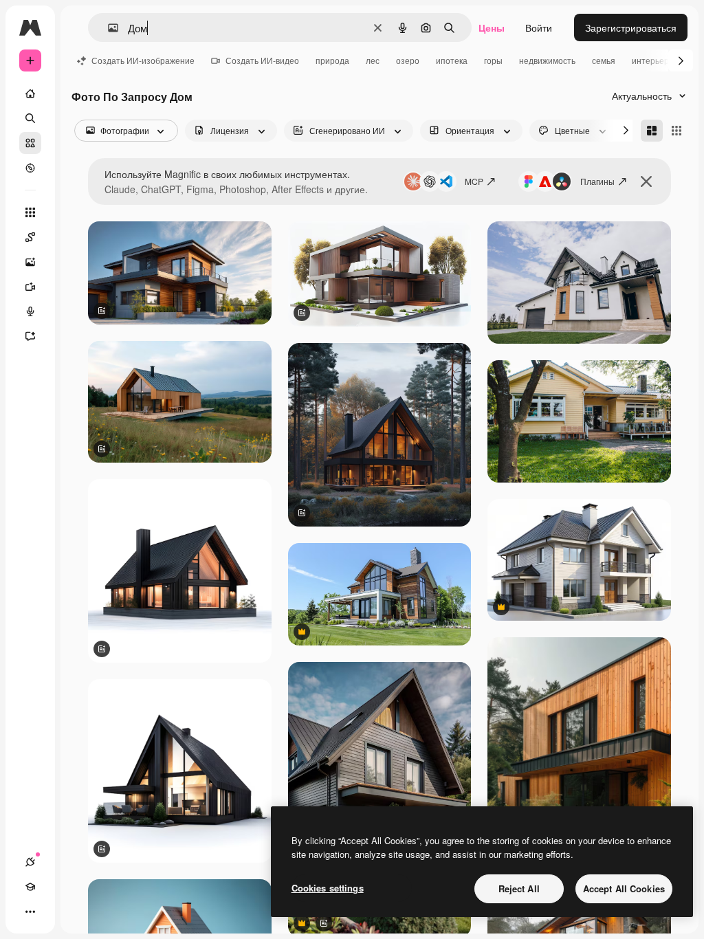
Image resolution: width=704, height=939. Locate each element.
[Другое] (30, 912)
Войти (538, 27)
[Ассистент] (30, 336)
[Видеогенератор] (30, 287)
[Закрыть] (646, 181)
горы (493, 60)
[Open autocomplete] (107, 28)
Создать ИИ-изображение (143, 60)
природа (332, 60)
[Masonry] (652, 131)
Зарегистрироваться (630, 27)
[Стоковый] (30, 143)
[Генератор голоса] (30, 311)
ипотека (452, 60)
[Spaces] (30, 237)
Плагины (597, 181)
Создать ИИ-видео (262, 60)
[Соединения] (30, 862)
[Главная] (30, 93)
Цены (491, 27)
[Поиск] (30, 118)
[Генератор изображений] (30, 262)
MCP (474, 181)
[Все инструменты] (30, 212)
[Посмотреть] (30, 168)
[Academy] (30, 887)
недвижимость (547, 60)
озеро (407, 60)
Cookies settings (328, 887)
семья (603, 60)
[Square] (677, 131)
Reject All (519, 888)
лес (373, 60)
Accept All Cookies (624, 888)
